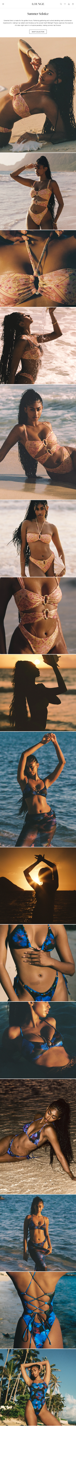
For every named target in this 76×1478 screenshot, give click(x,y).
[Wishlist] (64, 4)
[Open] (3, 4)
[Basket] (72, 4)
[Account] (68, 4)
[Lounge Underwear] (38, 4)
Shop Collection (38, 32)
